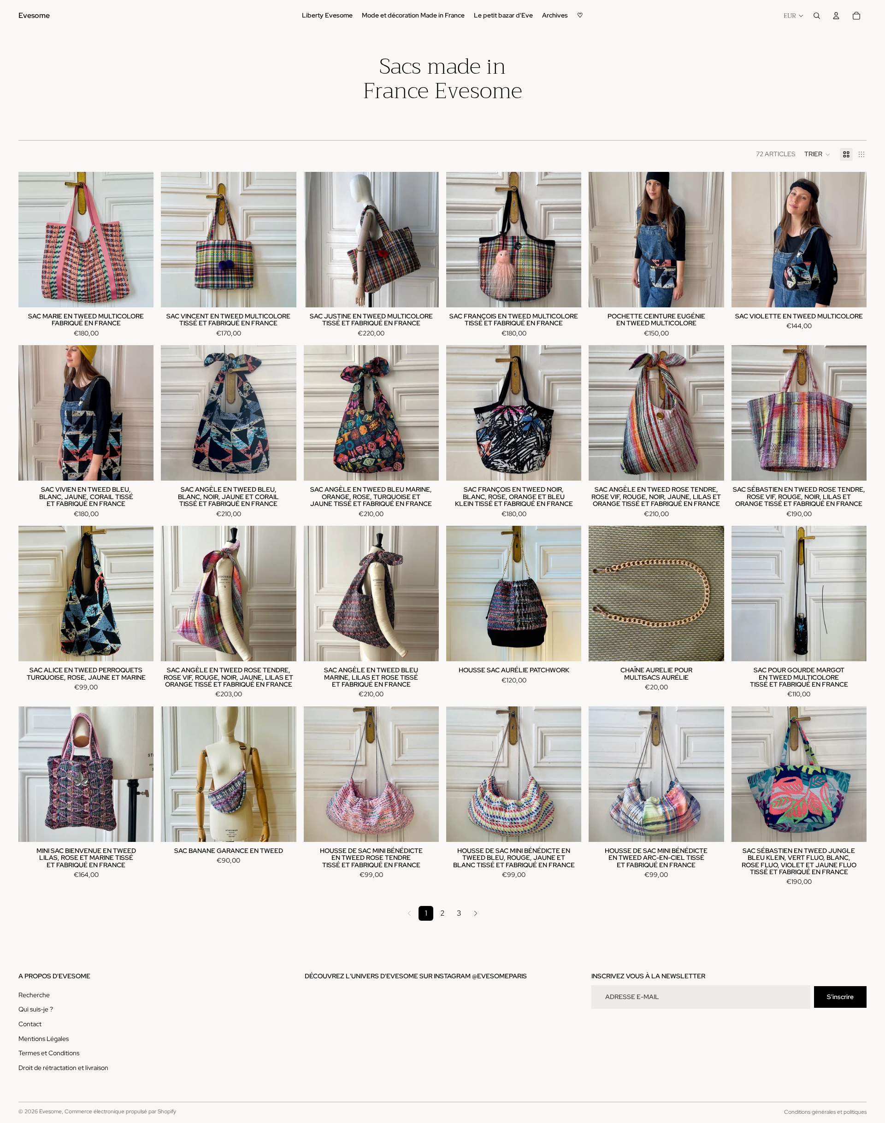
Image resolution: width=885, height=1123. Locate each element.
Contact (29, 1024)
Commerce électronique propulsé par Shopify (120, 1111)
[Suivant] (475, 913)
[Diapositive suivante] (139, 239)
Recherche (34, 995)
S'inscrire (840, 997)
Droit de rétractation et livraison (63, 1068)
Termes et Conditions (48, 1053)
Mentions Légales (43, 1039)
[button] (817, 154)
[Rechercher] (817, 16)
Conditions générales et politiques (825, 1112)
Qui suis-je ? (35, 1009)
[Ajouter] (139, 293)
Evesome (50, 1111)
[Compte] (836, 16)
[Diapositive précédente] (32, 239)
